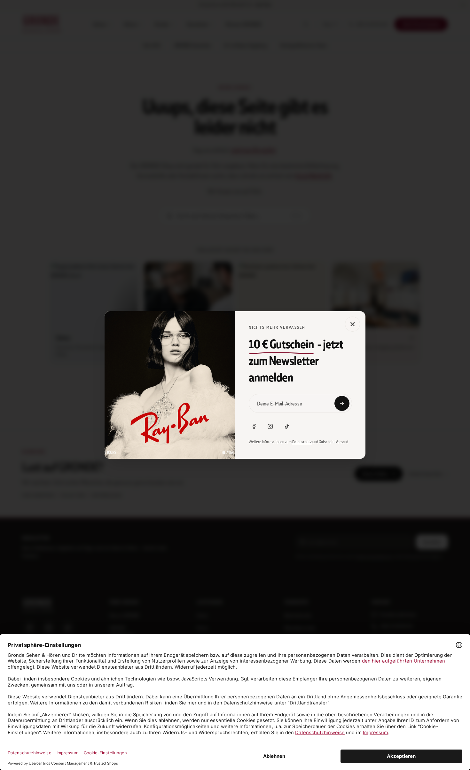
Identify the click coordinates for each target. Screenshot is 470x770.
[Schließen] (352, 324)
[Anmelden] (341, 403)
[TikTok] (286, 426)
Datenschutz (302, 441)
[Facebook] (254, 426)
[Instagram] (270, 426)
